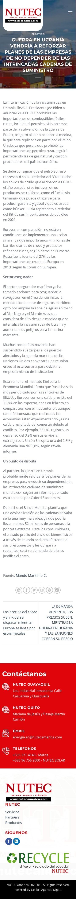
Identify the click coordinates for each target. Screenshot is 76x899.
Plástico (38, 34)
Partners (12, 817)
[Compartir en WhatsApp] (18, 590)
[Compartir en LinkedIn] (57, 590)
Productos (13, 822)
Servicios (12, 812)
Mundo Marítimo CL (31, 575)
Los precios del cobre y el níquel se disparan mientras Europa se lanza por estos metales (20, 623)
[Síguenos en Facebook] (8, 841)
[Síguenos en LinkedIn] (16, 841)
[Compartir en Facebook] (26, 590)
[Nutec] (24, 16)
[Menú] (70, 13)
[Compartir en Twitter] (34, 590)
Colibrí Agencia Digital (46, 890)
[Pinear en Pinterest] (49, 590)
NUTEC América (18, 885)
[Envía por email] (41, 590)
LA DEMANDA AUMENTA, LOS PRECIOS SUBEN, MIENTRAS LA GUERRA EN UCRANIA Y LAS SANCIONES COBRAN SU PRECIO (56, 622)
